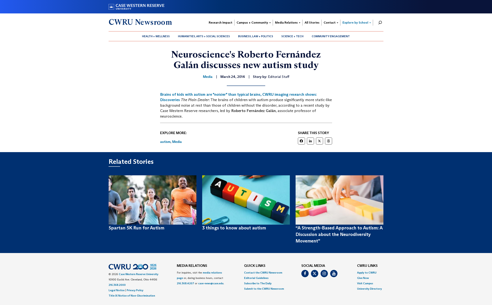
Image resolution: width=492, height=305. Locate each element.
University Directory (369, 288)
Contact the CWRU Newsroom (263, 272)
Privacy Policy (135, 290)
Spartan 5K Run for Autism (136, 228)
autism (165, 142)
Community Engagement (331, 36)
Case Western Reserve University (138, 274)
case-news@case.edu (211, 283)
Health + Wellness (156, 36)
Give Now (363, 278)
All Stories (312, 22)
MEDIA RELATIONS (192, 266)
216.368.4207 (185, 283)
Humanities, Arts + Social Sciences (204, 36)
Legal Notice (117, 290)
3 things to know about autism (234, 228)
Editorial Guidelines (256, 278)
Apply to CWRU (366, 272)
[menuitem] (156, 36)
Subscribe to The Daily (258, 283)
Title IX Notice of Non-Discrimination (132, 295)
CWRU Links (367, 266)
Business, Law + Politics (255, 36)
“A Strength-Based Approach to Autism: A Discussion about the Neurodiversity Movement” (339, 234)
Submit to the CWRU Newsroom (264, 288)
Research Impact (220, 22)
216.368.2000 (117, 285)
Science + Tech (292, 36)
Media (177, 142)
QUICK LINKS (254, 266)
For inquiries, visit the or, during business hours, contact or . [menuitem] (200, 278)
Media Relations (286, 22)
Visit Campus (365, 283)
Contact (330, 22)
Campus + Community (253, 22)
